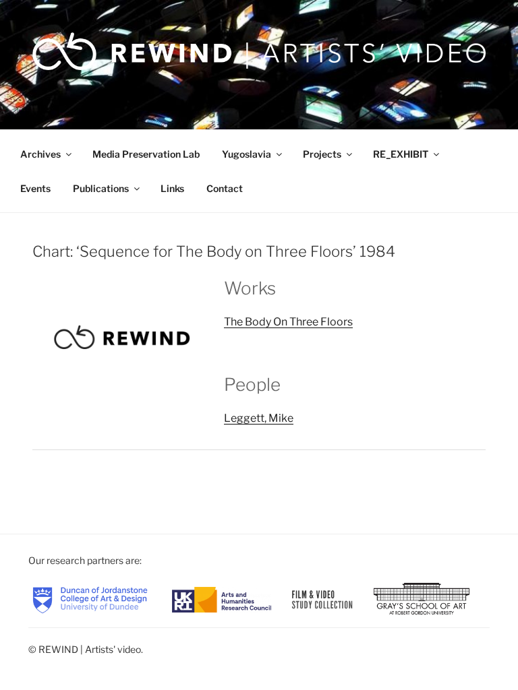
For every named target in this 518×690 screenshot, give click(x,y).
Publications (101, 188)
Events (35, 188)
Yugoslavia (246, 154)
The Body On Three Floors (288, 321)
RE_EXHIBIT (400, 154)
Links (172, 188)
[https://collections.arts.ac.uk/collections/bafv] (322, 598)
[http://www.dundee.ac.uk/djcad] (90, 598)
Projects (322, 154)
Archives (40, 154)
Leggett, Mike (258, 418)
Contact (224, 188)
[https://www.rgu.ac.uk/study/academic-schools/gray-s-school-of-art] (421, 598)
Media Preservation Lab (146, 154)
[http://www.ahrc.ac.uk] (221, 598)
